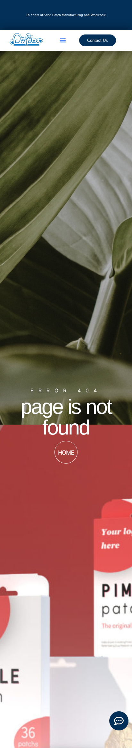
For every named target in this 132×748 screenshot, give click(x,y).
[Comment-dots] (118, 720)
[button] (63, 40)
